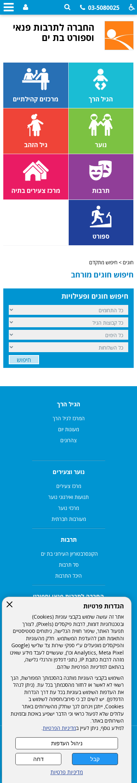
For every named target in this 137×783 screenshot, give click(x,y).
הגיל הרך (68, 404)
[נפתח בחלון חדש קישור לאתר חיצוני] (24, 7)
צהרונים (68, 440)
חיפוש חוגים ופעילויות (94, 296)
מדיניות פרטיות (66, 772)
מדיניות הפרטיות (59, 728)
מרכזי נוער (68, 507)
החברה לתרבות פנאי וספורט (68, 596)
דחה (38, 759)
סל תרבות (69, 564)
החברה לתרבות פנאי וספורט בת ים (53, 32)
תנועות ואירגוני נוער (68, 496)
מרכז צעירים (68, 485)
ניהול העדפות (67, 743)
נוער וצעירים (69, 472)
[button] (67, 7)
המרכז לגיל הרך (69, 418)
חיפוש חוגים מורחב (102, 274)
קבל (95, 759)
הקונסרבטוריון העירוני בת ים (68, 553)
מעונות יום (68, 429)
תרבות (69, 540)
